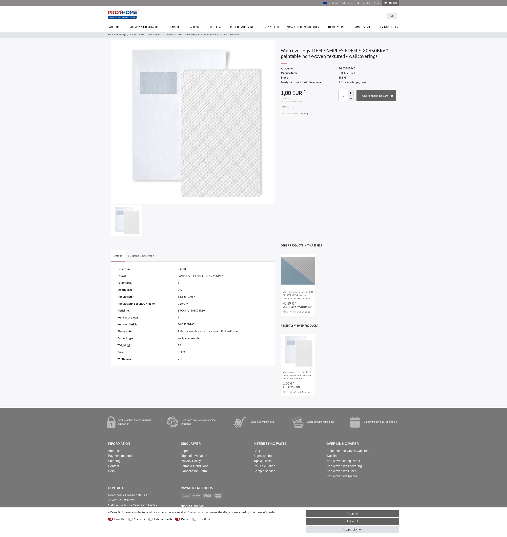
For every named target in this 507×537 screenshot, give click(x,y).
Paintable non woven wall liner (348, 451)
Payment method (120, 455)
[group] (298, 271)
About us (114, 451)
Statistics (139, 519)
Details (118, 256)
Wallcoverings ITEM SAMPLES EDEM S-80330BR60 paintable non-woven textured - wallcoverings (297, 376)
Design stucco (270, 27)
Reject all (352, 521)
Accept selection (352, 529)
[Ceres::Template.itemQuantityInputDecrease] (351, 98)
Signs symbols (264, 455)
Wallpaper (115, 27)
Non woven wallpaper (341, 476)
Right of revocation (194, 455)
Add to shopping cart (375, 96)
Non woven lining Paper (343, 461)
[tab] (118, 256)
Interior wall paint (241, 27)
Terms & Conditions (194, 466)
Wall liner (332, 455)
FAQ (257, 451)
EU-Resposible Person (141, 256)
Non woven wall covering (344, 466)
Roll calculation (264, 466)
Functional (204, 519)
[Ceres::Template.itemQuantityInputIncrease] (351, 93)
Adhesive (195, 27)
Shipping (303, 113)
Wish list (289, 107)
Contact (113, 466)
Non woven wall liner (341, 471)
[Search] (391, 16)
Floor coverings (336, 27)
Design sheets (174, 27)
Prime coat (215, 27)
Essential (119, 519)
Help (111, 471)
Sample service (363, 27)
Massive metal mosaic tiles (303, 27)
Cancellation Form (194, 471)
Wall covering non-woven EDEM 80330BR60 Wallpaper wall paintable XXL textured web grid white (298, 295)
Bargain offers (389, 27)
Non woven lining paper (144, 27)
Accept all (352, 513)
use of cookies (266, 512)
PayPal (185, 519)
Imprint (185, 451)
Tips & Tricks (263, 461)
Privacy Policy (191, 461)
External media (163, 519)
